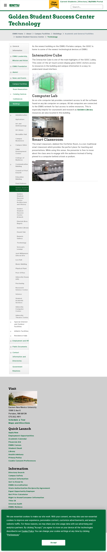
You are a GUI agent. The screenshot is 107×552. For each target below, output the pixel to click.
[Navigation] (5, 5)
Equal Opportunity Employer (21, 491)
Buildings (16, 104)
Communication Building (22, 165)
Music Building (21, 264)
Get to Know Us (15, 482)
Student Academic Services (19, 301)
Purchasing (20, 283)
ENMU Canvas (14, 445)
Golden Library (22, 228)
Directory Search (16, 472)
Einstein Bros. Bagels (22, 222)
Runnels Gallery (20, 237)
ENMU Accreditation (18, 485)
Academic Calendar (17, 439)
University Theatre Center (22, 316)
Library (11, 451)
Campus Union (21, 145)
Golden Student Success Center (22, 189)
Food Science (21, 183)
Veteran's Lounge (20, 248)
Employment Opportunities (21, 436)
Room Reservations (20, 89)
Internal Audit (15, 504)
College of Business (20, 159)
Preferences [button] (13, 535)
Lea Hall (19, 260)
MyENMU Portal (95, 2)
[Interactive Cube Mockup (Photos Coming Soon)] (47, 83)
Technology (21, 243)
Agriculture (20, 119)
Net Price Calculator (18, 494)
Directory (82, 2)
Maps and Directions (19, 423)
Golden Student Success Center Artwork (20, 213)
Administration (21, 115)
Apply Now (13, 432)
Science (19, 294)
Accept (53, 543)
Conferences (17, 99)
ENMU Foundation (20, 66)
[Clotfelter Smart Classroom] (47, 170)
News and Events (19, 78)
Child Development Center (21, 151)
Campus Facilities (20, 84)
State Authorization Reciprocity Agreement (29, 488)
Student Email (15, 448)
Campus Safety (15, 476)
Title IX (12, 501)
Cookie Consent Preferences (22, 461)
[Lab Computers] (47, 126)
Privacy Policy (15, 458)
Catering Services (19, 94)
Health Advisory (15, 454)
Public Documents (20, 347)
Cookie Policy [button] (28, 531)
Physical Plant (21, 268)
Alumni (15, 72)
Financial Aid (14, 442)
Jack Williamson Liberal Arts (22, 254)
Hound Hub (21, 232)
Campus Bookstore (20, 140)
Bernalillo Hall (21, 134)
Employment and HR (21, 341)
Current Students (68, 2)
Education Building (19, 178)
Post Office (20, 273)
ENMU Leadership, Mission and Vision (20, 58)
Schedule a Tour (16, 420)
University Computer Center (20, 309)
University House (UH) (22, 278)
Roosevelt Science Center (22, 289)
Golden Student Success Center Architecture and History (22, 199)
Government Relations (17, 369)
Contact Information (18, 479)
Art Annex (19, 130)
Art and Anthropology (21, 125)
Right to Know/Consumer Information (26, 497)
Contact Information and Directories (19, 356)
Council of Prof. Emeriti (22, 172)
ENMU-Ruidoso (15, 507)
